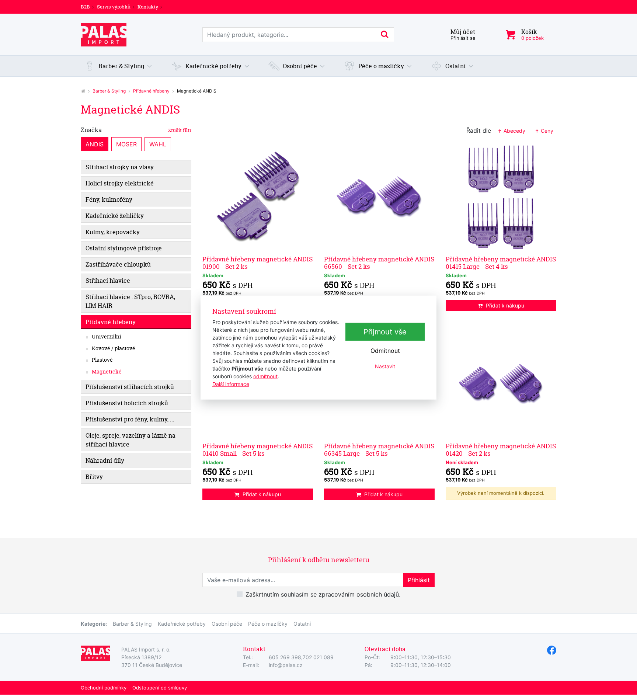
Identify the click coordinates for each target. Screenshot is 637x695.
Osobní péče (227, 624)
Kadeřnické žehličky (115, 216)
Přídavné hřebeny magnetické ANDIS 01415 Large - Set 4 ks (501, 263)
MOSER (126, 144)
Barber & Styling (109, 91)
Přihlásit (419, 580)
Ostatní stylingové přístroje (124, 248)
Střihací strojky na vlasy (120, 167)
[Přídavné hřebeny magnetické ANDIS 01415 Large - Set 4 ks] (501, 197)
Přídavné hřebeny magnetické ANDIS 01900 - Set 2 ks (257, 263)
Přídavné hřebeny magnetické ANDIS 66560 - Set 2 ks (379, 263)
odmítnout (265, 376)
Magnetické (107, 371)
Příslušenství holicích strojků (127, 403)
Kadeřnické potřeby (182, 624)
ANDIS (95, 144)
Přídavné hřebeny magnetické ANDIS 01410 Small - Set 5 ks (257, 450)
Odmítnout (385, 350)
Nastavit (385, 366)
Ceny (546, 131)
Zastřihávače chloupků (118, 264)
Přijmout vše (385, 331)
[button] (118, 66)
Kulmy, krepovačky (113, 232)
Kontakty (148, 6)
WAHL (157, 144)
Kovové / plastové (113, 348)
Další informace (230, 384)
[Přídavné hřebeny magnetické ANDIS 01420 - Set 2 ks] (501, 384)
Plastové (102, 360)
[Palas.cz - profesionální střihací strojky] (83, 91)
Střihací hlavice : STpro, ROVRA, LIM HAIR (130, 301)
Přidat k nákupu (505, 305)
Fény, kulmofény (109, 199)
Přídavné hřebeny (151, 91)
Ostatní (302, 624)
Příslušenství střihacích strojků (130, 387)
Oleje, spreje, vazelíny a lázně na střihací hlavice (130, 439)
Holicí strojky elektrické (120, 183)
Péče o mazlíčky (268, 624)
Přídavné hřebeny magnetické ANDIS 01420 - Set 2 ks (501, 450)
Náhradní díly (105, 460)
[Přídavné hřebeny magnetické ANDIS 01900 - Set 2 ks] (257, 197)
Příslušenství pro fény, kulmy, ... (130, 419)
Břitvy (94, 477)
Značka (136, 130)
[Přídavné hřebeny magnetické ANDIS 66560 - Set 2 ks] (379, 197)
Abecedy (513, 131)
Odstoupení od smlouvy (159, 688)
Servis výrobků (113, 6)
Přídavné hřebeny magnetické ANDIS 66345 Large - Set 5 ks (379, 450)
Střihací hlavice (108, 281)
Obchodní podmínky (103, 688)
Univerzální (106, 336)
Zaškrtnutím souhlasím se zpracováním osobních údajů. (323, 594)
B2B (85, 6)
